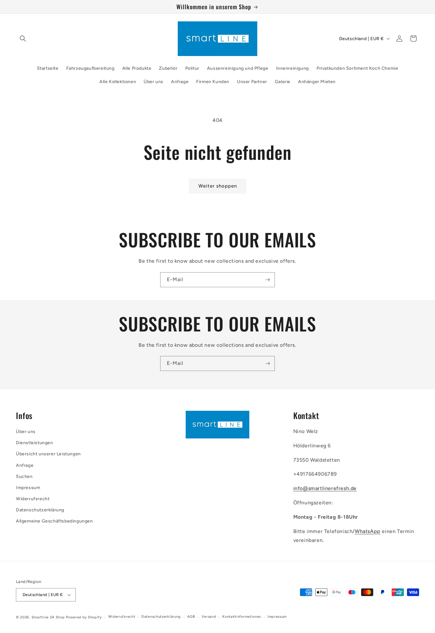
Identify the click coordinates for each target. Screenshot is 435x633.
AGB (191, 617)
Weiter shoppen (217, 186)
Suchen (24, 476)
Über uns (26, 431)
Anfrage (24, 465)
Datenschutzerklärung (40, 510)
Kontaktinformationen (241, 617)
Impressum (28, 487)
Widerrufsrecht (32, 498)
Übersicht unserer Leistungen (48, 454)
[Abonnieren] (267, 279)
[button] (23, 39)
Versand (209, 617)
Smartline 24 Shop (48, 617)
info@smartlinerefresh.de (325, 488)
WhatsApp (368, 531)
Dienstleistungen (34, 442)
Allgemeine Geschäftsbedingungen (54, 521)
